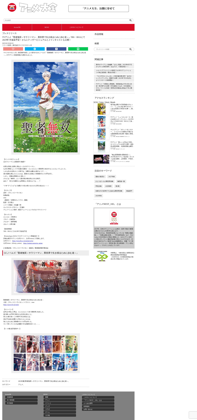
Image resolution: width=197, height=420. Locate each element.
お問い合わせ (88, 409)
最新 (46, 397)
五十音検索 (10, 400)
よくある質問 (88, 403)
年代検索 (10, 403)
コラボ (47, 409)
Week (107, 102)
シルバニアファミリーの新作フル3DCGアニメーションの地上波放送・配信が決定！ (113, 71)
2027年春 (112, 176)
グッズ (47, 406)
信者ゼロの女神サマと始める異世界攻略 (109, 191)
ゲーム (47, 412)
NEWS (47, 27)
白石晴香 (108, 186)
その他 (47, 415)
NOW (95, 102)
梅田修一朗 (121, 181)
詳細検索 (10, 397)
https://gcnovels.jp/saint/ (11, 304)
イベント (48, 403)
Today (101, 102)
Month (112, 102)
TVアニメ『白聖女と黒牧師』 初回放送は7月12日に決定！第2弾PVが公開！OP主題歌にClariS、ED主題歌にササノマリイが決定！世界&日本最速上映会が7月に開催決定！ (114, 87)
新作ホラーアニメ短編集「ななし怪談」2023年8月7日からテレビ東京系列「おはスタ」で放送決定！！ (114, 65)
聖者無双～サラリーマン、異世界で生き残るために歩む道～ (46, 381)
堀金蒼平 (129, 191)
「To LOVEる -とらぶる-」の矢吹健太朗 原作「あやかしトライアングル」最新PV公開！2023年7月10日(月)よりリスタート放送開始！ (114, 78)
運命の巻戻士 (100, 176)
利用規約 (86, 406)
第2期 (117, 186)
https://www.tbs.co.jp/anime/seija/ (22, 241)
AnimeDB (17, 27)
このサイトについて (76, 27)
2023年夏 (21, 381)
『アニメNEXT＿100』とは (93, 400)
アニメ (20, 384)
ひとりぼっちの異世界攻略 (104, 181)
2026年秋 (99, 196)
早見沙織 (98, 186)
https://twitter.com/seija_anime (33, 243)
